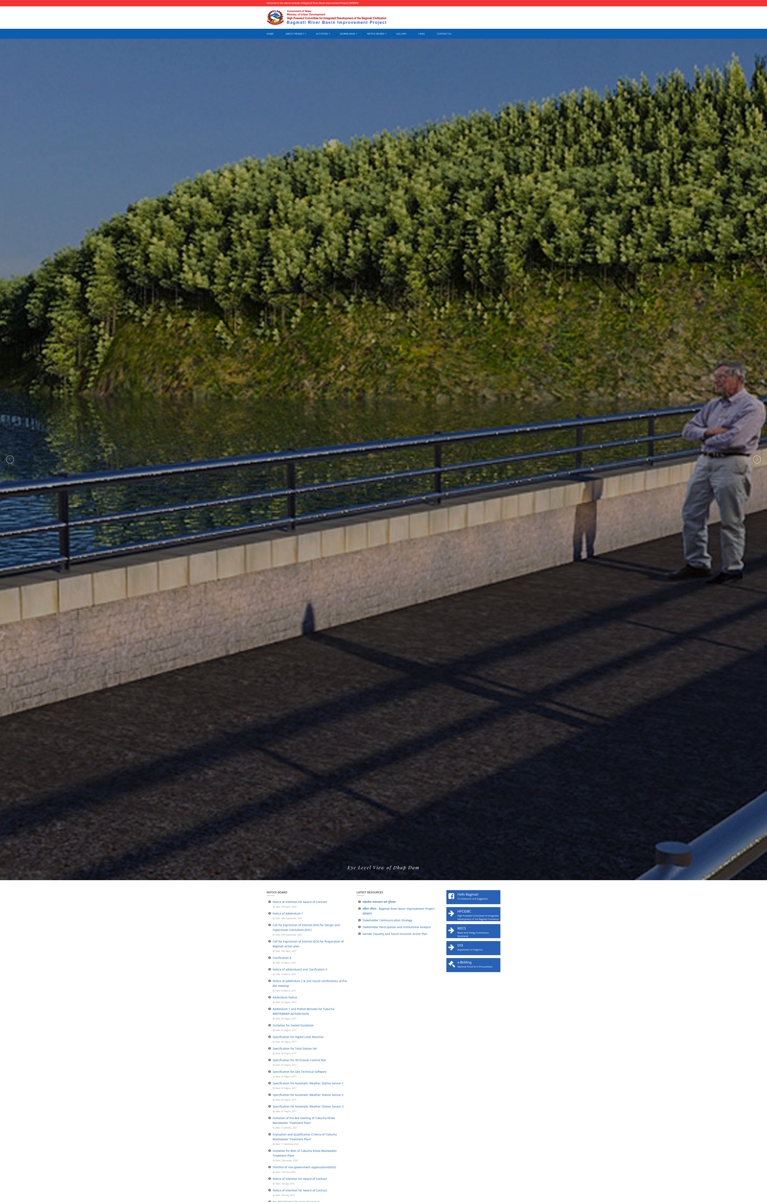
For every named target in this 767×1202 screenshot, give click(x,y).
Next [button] (757, 459)
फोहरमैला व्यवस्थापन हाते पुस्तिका (379, 902)
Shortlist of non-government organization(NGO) (304, 1167)
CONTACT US (444, 33)
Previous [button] (10, 459)
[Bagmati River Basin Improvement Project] (326, 17)
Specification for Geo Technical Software (299, 1072)
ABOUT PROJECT (295, 33)
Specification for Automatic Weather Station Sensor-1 (308, 1083)
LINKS (421, 33)
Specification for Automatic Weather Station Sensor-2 (308, 1095)
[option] (383, 459)
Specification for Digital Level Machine (298, 1037)
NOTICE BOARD (375, 33)
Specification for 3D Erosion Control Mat (299, 1060)
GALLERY (401, 33)
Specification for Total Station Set (295, 1048)
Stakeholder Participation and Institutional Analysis (397, 927)
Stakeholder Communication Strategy (387, 920)
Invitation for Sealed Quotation (293, 1025)
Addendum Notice (285, 997)
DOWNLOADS (347, 33)
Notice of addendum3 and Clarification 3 (300, 969)
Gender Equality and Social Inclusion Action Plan (395, 934)
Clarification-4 (282, 958)
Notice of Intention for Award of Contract (300, 902)
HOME (270, 33)
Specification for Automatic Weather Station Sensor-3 (308, 1106)
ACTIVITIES (322, 33)
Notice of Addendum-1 (288, 913)
